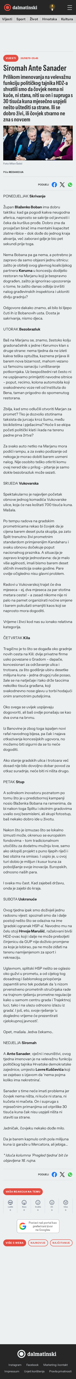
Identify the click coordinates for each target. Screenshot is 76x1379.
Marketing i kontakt (55, 1365)
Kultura (67, 19)
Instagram (15, 1365)
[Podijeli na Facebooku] (54, 184)
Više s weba (15, 1242)
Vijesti (7, 19)
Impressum (11, 1371)
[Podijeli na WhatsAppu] (70, 184)
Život (34, 19)
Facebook (32, 1365)
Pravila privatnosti (60, 1371)
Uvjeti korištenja (34, 1371)
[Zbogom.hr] (52, 7)
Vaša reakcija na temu (23, 1191)
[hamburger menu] (69, 7)
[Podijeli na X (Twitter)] (62, 184)
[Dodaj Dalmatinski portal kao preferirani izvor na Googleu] (38, 1226)
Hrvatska (49, 19)
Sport (21, 19)
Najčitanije (61, 1242)
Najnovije (38, 1242)
